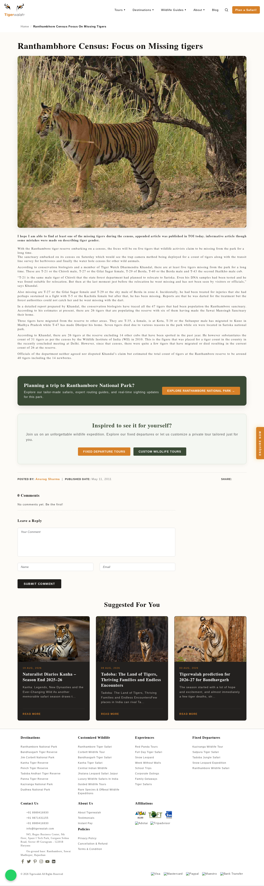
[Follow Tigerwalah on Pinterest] (35, 861)
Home (25, 26)
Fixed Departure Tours (104, 451)
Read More (32, 714)
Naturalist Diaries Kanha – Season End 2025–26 (49, 677)
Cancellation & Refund (93, 843)
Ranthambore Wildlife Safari (211, 768)
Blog (215, 10)
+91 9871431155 (37, 817)
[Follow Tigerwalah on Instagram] (41, 861)
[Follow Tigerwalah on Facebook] (23, 861)
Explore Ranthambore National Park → (201, 390)
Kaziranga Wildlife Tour (207, 746)
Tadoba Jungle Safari (206, 757)
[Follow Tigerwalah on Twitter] (29, 861)
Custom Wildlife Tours (160, 451)
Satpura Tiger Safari (205, 752)
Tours (118, 10)
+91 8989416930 (37, 812)
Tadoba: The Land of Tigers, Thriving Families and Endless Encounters (131, 679)
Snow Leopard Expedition (209, 762)
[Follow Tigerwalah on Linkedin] (54, 861)
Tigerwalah (35, 874)
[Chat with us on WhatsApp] (10, 875)
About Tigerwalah (89, 812)
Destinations (142, 10)
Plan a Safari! (246, 10)
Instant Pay (85, 823)
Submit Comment (39, 583)
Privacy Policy (87, 838)
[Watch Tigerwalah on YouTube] (47, 861)
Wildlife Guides (172, 10)
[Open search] (226, 10)
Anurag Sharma (47, 479)
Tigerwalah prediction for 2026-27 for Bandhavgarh (204, 677)
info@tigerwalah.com (40, 828)
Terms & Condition (90, 849)
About (197, 10)
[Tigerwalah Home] (14, 10)
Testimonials (86, 817)
